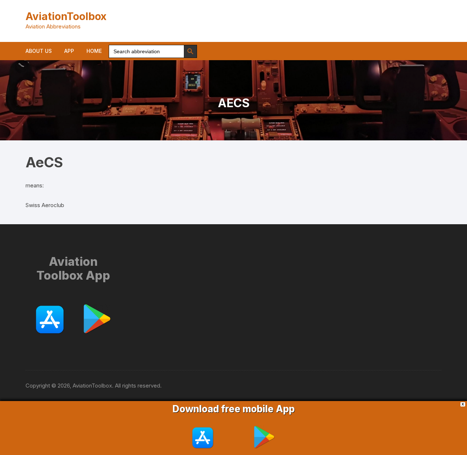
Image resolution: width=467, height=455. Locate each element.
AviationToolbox (66, 16)
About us (39, 51)
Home (94, 51)
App (69, 51)
